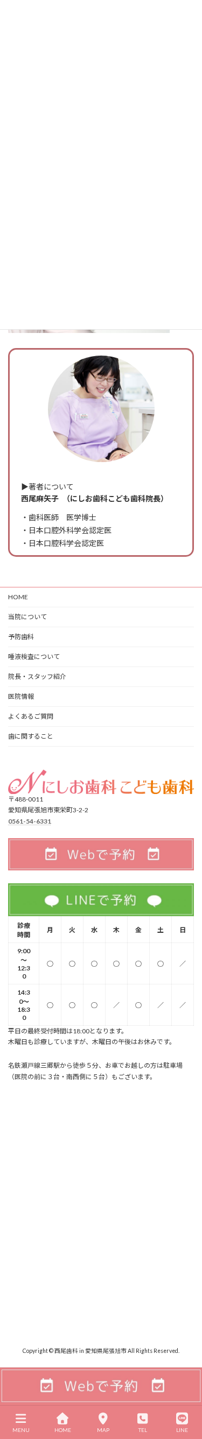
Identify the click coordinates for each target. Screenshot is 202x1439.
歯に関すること (30, 736)
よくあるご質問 (30, 716)
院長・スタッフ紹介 (37, 676)
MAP (103, 1430)
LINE (182, 1430)
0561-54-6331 (29, 821)
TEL (142, 1430)
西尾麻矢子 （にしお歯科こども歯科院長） (94, 498)
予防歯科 (21, 637)
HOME (18, 597)
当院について (27, 617)
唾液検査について (34, 657)
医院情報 (21, 696)
